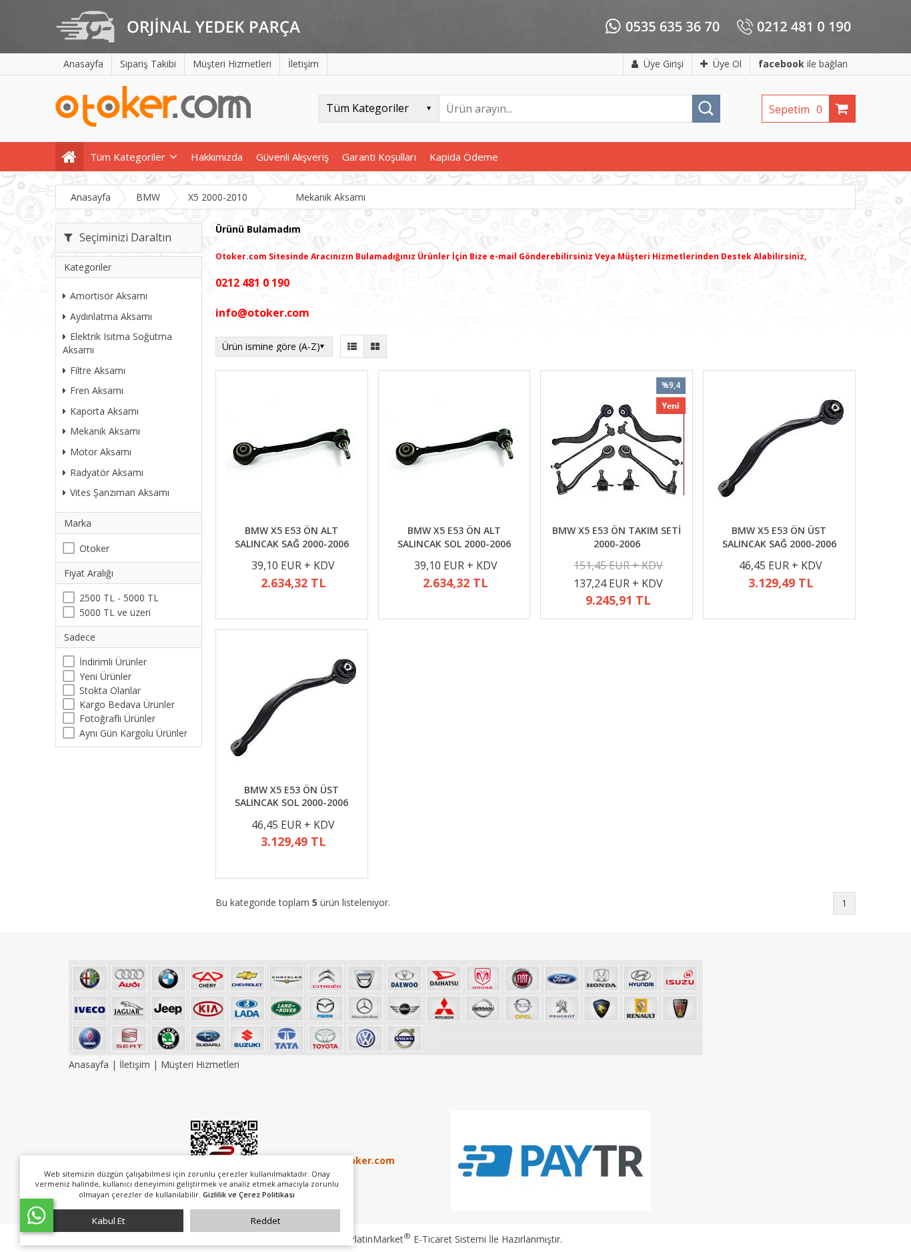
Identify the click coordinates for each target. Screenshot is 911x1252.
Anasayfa (90, 1064)
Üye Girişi (664, 63)
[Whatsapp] (36, 1215)
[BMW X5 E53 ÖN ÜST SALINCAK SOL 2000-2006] (291, 708)
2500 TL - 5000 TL (119, 597)
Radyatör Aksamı (106, 472)
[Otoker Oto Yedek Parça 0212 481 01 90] (153, 123)
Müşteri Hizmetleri (200, 1064)
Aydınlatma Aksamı (111, 316)
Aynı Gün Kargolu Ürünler (133, 733)
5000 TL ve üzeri (115, 612)
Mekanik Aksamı (105, 431)
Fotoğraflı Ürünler (117, 718)
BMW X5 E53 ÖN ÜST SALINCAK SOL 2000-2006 (291, 796)
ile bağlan (803, 63)
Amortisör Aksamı (108, 295)
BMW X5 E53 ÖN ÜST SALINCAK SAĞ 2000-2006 (779, 537)
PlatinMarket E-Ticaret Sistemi (417, 1239)
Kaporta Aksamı (104, 411)
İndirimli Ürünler (113, 661)
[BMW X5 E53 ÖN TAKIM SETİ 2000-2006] (616, 449)
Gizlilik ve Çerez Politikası (249, 1194)
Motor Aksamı (100, 451)
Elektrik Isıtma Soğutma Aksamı (117, 343)
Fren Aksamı (96, 390)
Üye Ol (727, 63)
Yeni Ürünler (105, 676)
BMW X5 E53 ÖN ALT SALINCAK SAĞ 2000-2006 (292, 537)
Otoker (94, 548)
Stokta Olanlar (110, 690)
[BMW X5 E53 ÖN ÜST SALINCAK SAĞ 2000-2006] (779, 449)
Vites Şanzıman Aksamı (119, 492)
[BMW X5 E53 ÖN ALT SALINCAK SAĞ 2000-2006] (291, 449)
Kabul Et (108, 1221)
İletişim (135, 1064)
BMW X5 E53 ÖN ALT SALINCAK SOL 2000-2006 (454, 537)
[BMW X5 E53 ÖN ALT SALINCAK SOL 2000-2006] (454, 449)
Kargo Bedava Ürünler (127, 704)
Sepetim (795, 109)
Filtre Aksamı (97, 370)
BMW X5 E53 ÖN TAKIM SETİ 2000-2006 (616, 537)
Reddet (265, 1221)
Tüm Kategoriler (127, 156)
